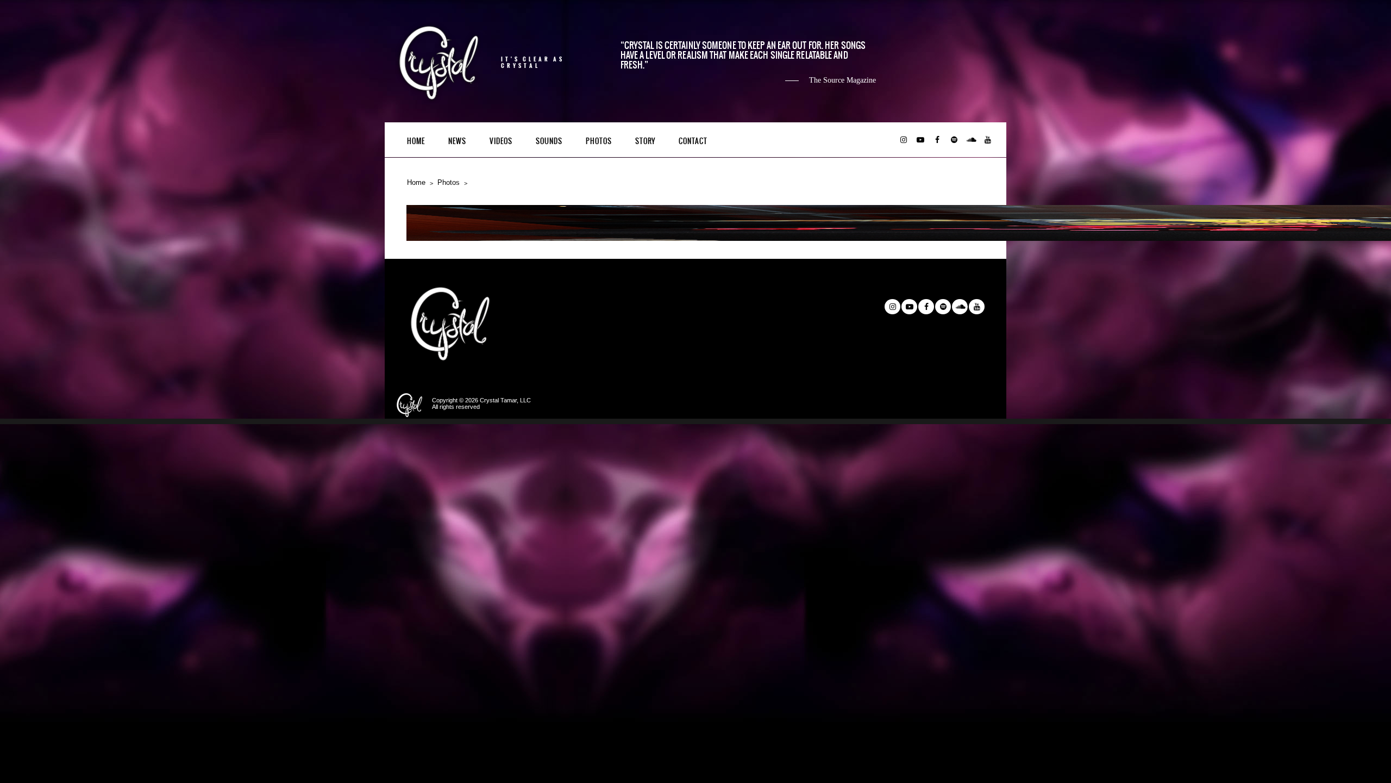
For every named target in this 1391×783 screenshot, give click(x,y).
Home (416, 141)
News (457, 141)
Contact (693, 141)
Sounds (549, 141)
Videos (501, 141)
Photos (599, 141)
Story (645, 141)
